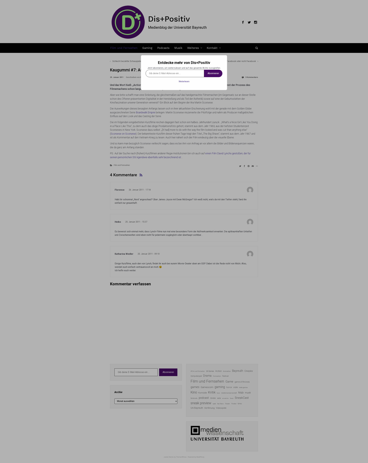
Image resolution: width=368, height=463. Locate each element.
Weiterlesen (184, 81)
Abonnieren (213, 73)
